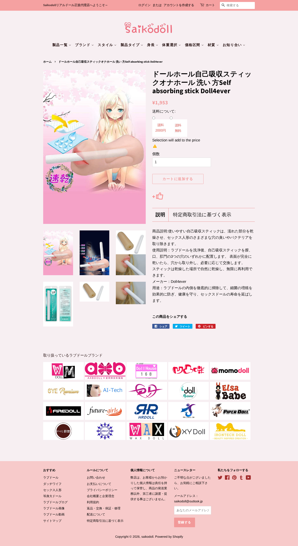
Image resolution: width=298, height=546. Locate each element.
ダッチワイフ (52, 484)
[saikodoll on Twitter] (220, 478)
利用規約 (93, 502)
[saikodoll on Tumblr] (241, 478)
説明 (160, 214)
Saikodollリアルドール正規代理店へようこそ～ (75, 5)
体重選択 (170, 45)
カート (210, 5)
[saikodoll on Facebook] (227, 478)
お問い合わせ (96, 477)
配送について (96, 514)
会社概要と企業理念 (100, 496)
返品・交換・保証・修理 (103, 508)
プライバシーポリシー (102, 490)
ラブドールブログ (55, 502)
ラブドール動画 (54, 514)
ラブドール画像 (54, 508)
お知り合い (233, 45)
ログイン (144, 5)
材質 (212, 45)
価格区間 (193, 45)
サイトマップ (52, 520)
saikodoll (147, 536)
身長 (151, 45)
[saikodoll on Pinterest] (234, 478)
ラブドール (50, 477)
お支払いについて (99, 484)
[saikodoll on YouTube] (248, 478)
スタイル (106, 45)
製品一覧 (60, 45)
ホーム (47, 62)
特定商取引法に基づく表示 (202, 214)
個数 (156, 154)
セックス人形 (52, 490)
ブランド (83, 45)
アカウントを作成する (179, 5)
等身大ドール (52, 496)
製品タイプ (131, 45)
